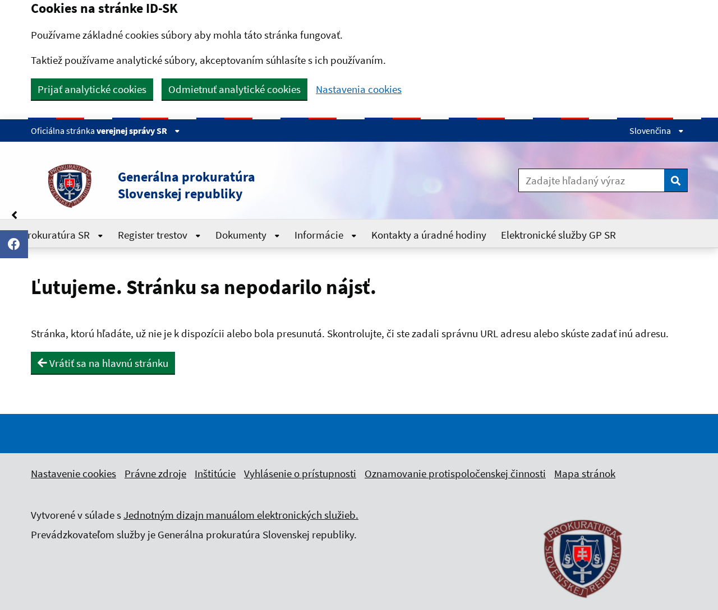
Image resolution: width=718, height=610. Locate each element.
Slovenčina (651, 130)
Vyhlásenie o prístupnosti (300, 473)
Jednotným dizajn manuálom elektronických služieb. (240, 514)
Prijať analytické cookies (92, 89)
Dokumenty (242, 234)
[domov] (583, 604)
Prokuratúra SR (56, 234)
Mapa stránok (584, 473)
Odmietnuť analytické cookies (234, 89)
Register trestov (154, 234)
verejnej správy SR (132, 130)
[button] (224, 185)
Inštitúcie (215, 473)
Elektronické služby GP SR (558, 234)
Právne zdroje (155, 473)
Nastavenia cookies (359, 89)
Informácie (320, 234)
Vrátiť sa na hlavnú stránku (107, 363)
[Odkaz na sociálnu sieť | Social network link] (14, 244)
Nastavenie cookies (73, 473)
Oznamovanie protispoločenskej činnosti (455, 473)
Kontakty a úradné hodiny (428, 234)
